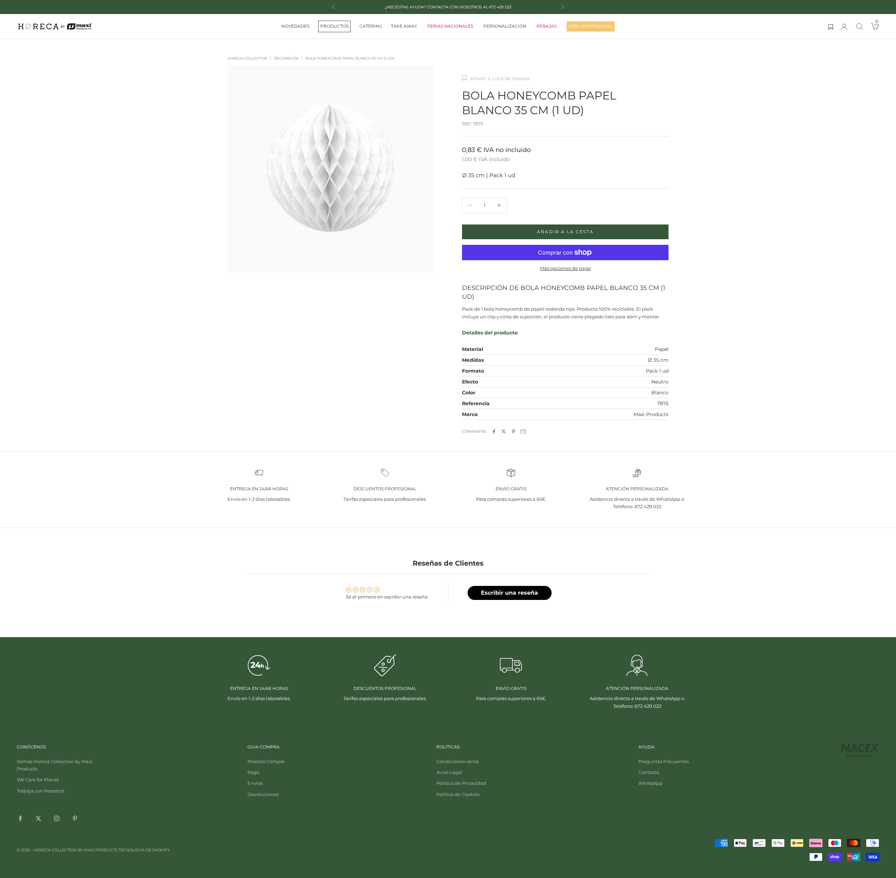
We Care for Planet (38, 779)
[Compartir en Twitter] (503, 431)
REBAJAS (546, 26)
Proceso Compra (266, 761)
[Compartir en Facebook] (494, 431)
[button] (496, 78)
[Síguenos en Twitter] (38, 818)
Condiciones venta (457, 761)
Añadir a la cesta (565, 231)
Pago (253, 772)
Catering (370, 26)
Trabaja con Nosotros (40, 791)
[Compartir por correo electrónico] (523, 431)
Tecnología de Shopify (144, 850)
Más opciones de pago (565, 268)
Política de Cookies (457, 794)
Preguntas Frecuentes (663, 761)
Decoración (286, 58)
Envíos (254, 783)
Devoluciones (263, 794)
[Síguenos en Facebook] (20, 818)
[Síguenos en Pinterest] (74, 818)
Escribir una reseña (509, 592)
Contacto (648, 772)
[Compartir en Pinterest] (513, 431)
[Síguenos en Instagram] (56, 818)
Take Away (404, 26)
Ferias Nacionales (450, 26)
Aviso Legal (449, 772)
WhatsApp (650, 783)
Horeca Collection (247, 58)
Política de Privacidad (461, 783)
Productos (334, 26)
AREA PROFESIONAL (590, 26)
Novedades (295, 26)
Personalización (504, 26)
